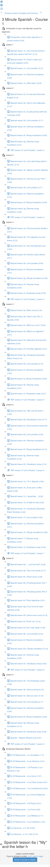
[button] (1, 2)
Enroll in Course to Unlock (25, 859)
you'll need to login (35, 856)
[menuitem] (1, 6)
